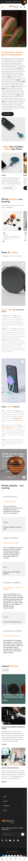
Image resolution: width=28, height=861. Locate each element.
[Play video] (13, 283)
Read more (5, 700)
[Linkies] (11, 163)
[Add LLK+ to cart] (19, 228)
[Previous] (2, 2)
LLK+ (4, 233)
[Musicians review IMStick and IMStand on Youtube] (13, 716)
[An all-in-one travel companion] (13, 757)
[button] (22, 264)
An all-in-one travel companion (10, 768)
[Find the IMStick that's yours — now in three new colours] (13, 689)
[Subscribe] (22, 834)
